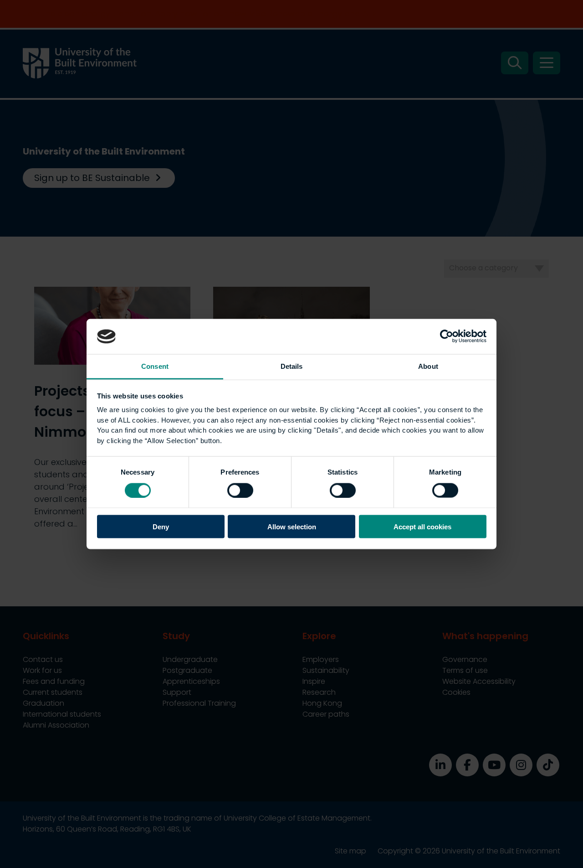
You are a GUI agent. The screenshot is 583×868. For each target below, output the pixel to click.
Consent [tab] (155, 366)
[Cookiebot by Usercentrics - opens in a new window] (446, 336)
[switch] (240, 490)
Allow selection (291, 527)
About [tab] (428, 366)
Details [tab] (292, 366)
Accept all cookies (422, 527)
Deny (161, 527)
